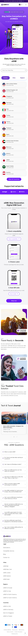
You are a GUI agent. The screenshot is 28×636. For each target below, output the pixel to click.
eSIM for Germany (8, 609)
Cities (14, 77)
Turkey (8, 115)
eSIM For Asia (7, 591)
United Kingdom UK (12, 90)
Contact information (18, 631)
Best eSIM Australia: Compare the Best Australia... (13, 426)
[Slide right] (16, 436)
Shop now (14, 300)
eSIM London (7, 572)
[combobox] (14, 70)
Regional (22, 77)
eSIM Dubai (6, 579)
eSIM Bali (5, 566)
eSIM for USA (7, 606)
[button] (25, 4)
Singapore (9, 96)
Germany (8, 102)
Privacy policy (15, 629)
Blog (4, 554)
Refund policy (21, 629)
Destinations (6, 547)
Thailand (8, 128)
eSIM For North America (10, 594)
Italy (7, 109)
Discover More (4, 408)
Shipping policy (15, 633)
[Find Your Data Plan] (25, 70)
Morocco (8, 147)
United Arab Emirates (12, 140)
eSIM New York (7, 569)
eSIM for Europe (7, 587)
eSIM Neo (9, 629)
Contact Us (6, 557)
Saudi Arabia (9, 166)
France (8, 121)
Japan (8, 159)
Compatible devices (8, 551)
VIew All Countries (14, 179)
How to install (13, 293)
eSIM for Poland (7, 616)
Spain (7, 134)
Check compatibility (13, 238)
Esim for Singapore (8, 613)
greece (8, 153)
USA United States (11, 83)
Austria (8, 172)
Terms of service (10, 631)
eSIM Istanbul (7, 576)
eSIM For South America (10, 597)
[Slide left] (11, 436)
